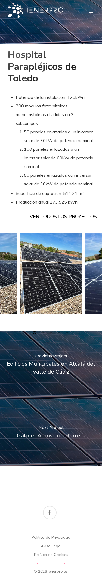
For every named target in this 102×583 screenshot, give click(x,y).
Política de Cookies (51, 554)
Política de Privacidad (51, 537)
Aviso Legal (51, 545)
